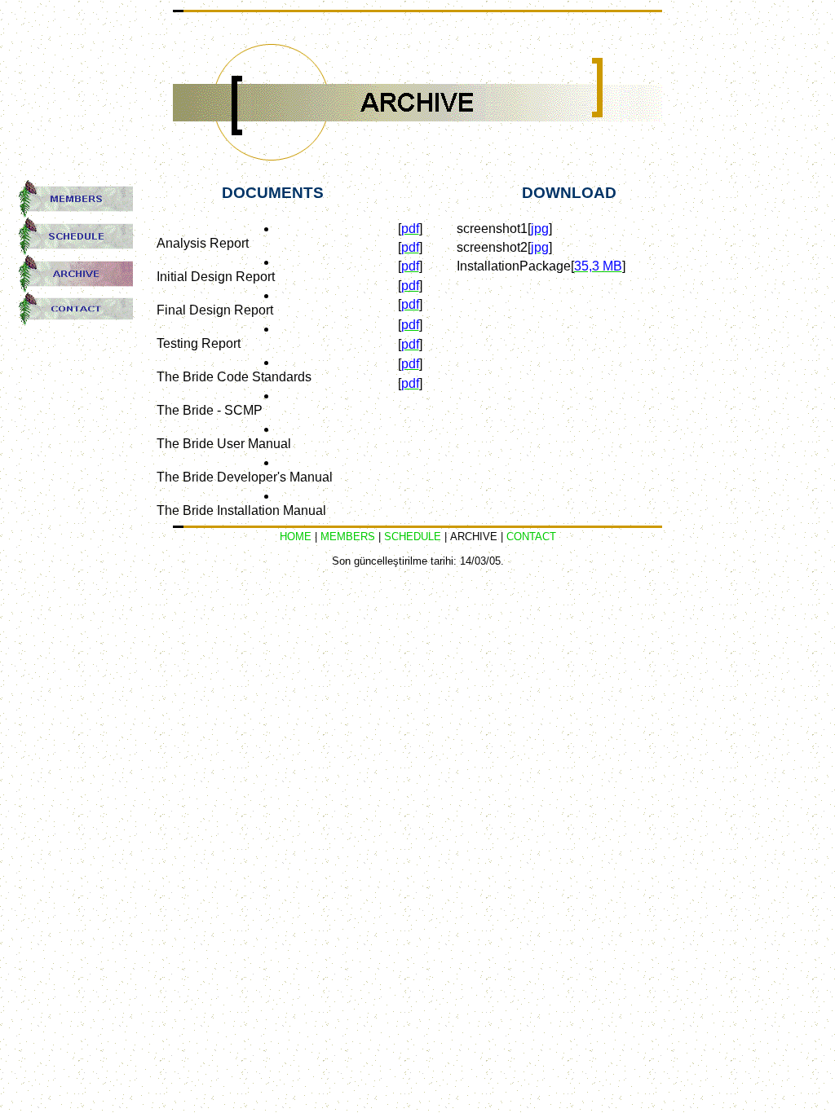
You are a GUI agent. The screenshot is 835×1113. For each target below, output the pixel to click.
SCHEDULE (412, 536)
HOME (295, 536)
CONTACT (531, 536)
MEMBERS (347, 536)
